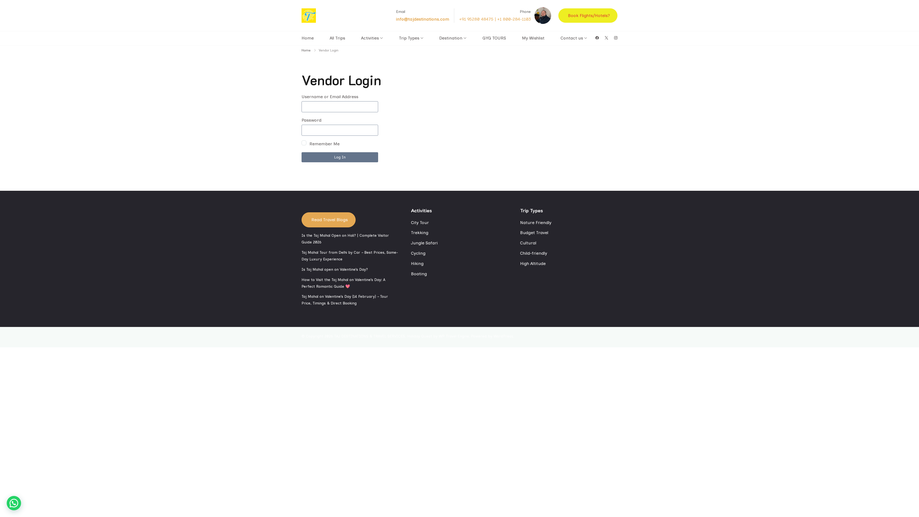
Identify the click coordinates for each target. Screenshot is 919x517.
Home (308, 38)
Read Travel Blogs (329, 219)
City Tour (420, 222)
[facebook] (597, 38)
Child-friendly (533, 253)
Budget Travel (534, 232)
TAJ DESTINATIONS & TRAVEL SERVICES (369, 336)
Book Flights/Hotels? (589, 15)
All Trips (337, 38)
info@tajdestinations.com (422, 19)
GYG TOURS (494, 38)
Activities (370, 38)
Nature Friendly (535, 222)
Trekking (419, 232)
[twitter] (606, 38)
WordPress (503, 336)
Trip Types (409, 38)
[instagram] (615, 38)
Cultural (528, 243)
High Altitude (533, 263)
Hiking (417, 263)
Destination (450, 38)
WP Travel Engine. (454, 336)
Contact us (571, 38)
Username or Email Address (330, 96)
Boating (419, 273)
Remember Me (324, 143)
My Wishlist (533, 38)
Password (311, 120)
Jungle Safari (424, 243)
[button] (14, 503)
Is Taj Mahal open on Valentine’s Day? (335, 269)
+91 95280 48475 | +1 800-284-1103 (495, 19)
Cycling (418, 253)
